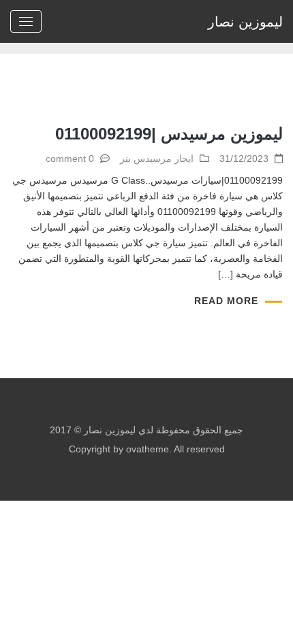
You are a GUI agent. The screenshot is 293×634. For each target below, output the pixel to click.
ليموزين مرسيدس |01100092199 (169, 133)
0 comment (70, 158)
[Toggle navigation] (26, 21)
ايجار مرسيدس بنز (157, 158)
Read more (226, 300)
